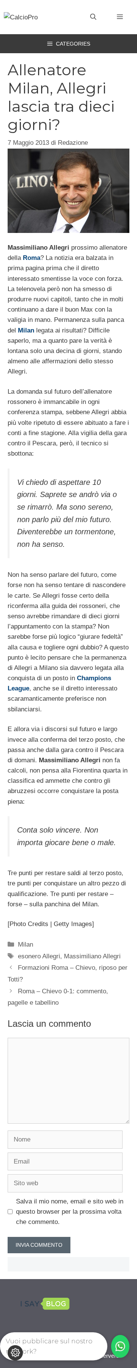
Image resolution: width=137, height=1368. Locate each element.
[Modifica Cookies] (15, 1352)
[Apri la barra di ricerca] (93, 17)
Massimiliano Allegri (92, 956)
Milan (25, 944)
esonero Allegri (39, 956)
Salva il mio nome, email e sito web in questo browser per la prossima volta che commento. (69, 1212)
